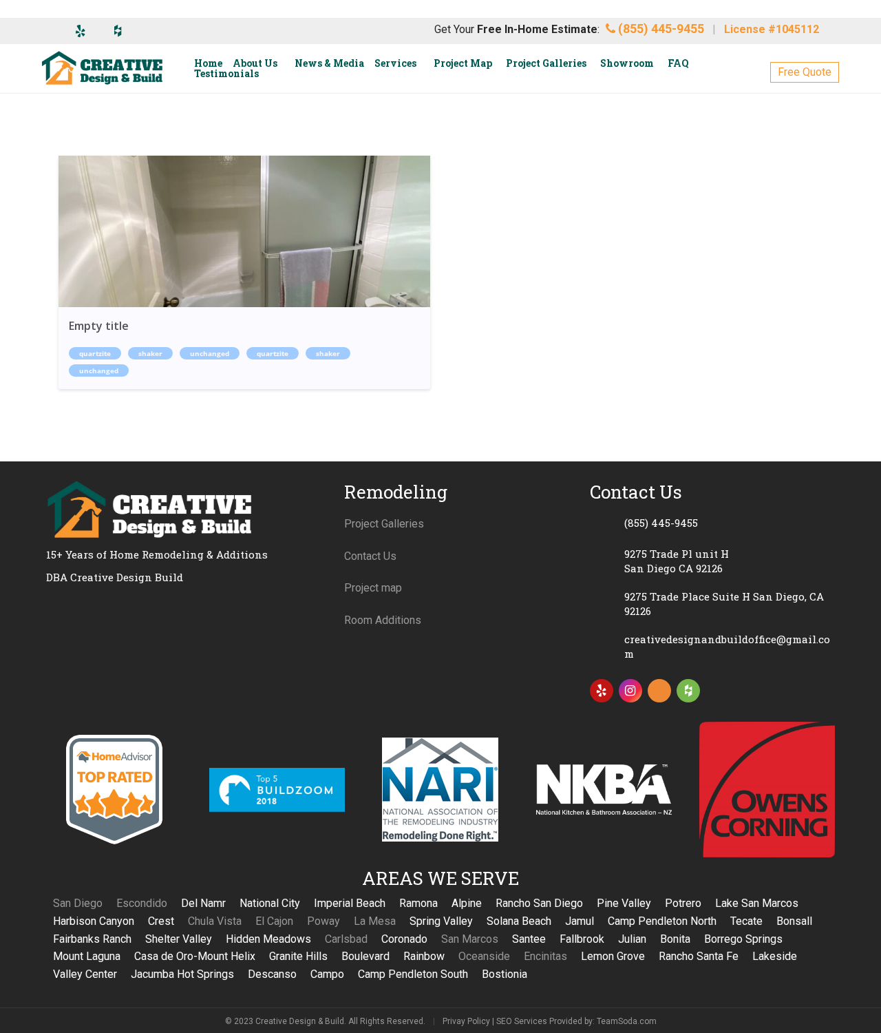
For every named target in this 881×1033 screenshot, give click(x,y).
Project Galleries (384, 523)
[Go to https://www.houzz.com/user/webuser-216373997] (688, 690)
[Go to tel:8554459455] (712, 522)
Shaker (150, 353)
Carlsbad (346, 939)
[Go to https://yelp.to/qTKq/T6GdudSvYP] (601, 690)
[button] (804, 72)
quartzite (95, 353)
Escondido (141, 903)
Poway (323, 921)
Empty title (99, 325)
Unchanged (209, 353)
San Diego (78, 903)
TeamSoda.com (627, 1021)
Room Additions (382, 620)
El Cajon (274, 921)
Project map (373, 587)
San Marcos (469, 939)
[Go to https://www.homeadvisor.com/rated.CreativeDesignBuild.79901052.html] (659, 693)
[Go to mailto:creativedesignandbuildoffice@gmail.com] (712, 646)
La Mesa (375, 921)
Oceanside (484, 956)
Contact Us (370, 556)
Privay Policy (466, 1021)
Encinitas (545, 956)
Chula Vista (215, 921)
